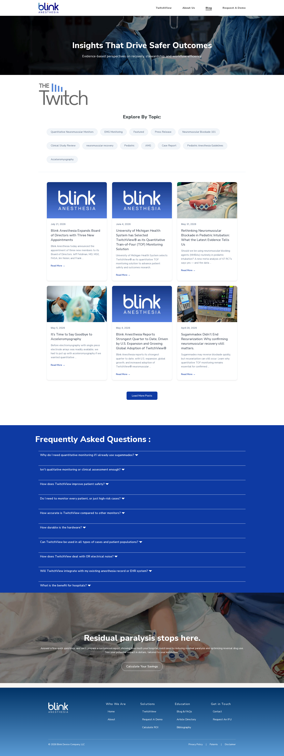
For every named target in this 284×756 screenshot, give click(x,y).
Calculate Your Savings (142, 666)
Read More (56, 265)
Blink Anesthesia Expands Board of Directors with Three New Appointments (75, 235)
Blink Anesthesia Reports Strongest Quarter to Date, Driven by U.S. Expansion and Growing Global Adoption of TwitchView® (142, 341)
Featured (138, 132)
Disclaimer (230, 744)
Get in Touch (221, 704)
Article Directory (186, 719)
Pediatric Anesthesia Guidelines (205, 145)
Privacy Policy (196, 744)
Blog (209, 8)
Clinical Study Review (63, 145)
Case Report (169, 145)
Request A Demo (234, 8)
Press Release (163, 132)
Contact (217, 711)
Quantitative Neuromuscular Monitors (72, 132)
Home (111, 711)
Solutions (147, 704)
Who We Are (116, 704)
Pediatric (129, 145)
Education (182, 704)
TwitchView (164, 8)
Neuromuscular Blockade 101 (199, 132)
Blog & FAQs (184, 711)
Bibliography (184, 727)
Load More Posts (142, 396)
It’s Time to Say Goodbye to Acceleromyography (71, 336)
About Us (188, 8)
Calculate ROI (150, 727)
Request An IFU (222, 719)
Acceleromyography (62, 159)
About (111, 719)
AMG (148, 145)
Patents (214, 744)
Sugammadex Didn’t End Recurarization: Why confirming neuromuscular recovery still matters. (204, 341)
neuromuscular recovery (99, 145)
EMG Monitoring (113, 132)
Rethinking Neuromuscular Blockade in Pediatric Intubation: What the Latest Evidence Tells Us (205, 237)
